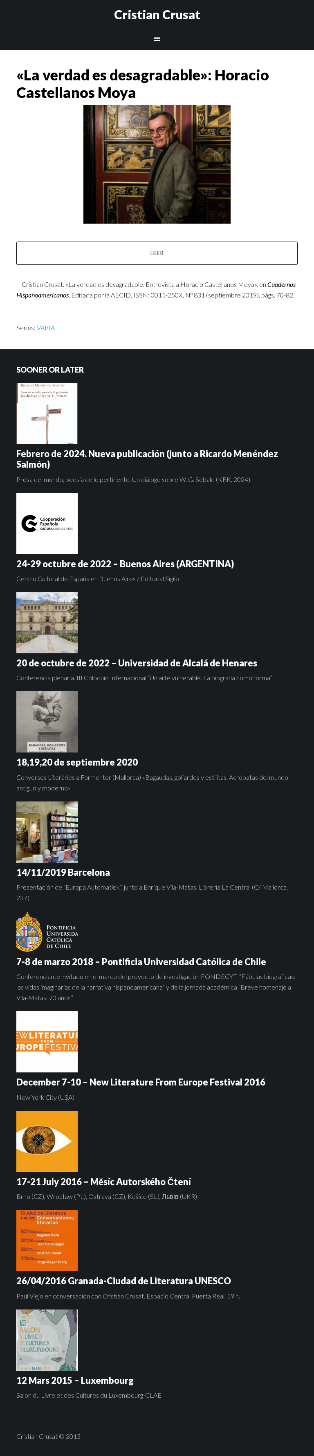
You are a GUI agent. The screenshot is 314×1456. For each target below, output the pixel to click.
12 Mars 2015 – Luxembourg (75, 1380)
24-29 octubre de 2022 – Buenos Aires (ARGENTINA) (125, 563)
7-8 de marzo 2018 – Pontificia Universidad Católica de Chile (141, 961)
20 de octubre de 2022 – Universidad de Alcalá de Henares (136, 662)
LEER (157, 252)
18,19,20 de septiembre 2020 (77, 762)
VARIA (46, 327)
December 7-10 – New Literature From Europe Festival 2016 (140, 1082)
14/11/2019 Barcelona (63, 872)
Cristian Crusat (157, 14)
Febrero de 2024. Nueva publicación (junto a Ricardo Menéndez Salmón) (147, 459)
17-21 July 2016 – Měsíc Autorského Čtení (103, 1181)
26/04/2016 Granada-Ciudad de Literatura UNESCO (123, 1280)
